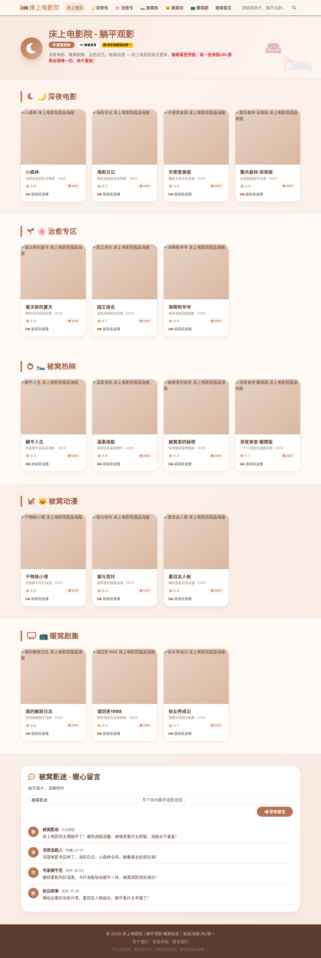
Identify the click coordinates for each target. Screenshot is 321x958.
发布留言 (276, 811)
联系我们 (181, 941)
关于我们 (140, 941)
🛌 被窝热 (149, 7)
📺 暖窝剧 (199, 7)
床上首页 (75, 7)
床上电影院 (43, 7)
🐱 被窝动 (174, 7)
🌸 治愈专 (124, 7)
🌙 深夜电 (99, 7)
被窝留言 (223, 7)
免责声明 (160, 941)
